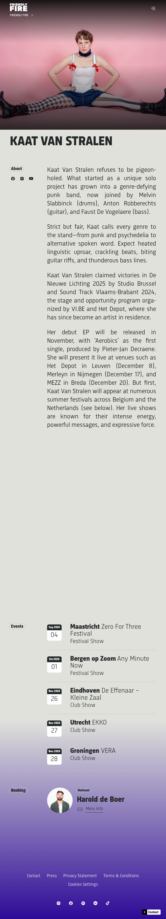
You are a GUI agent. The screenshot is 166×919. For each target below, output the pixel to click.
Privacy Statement (80, 876)
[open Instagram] (58, 903)
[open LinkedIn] (95, 903)
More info (94, 809)
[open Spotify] (83, 903)
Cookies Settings (83, 884)
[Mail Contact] (79, 809)
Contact (33, 876)
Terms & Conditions (121, 876)
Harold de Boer (100, 800)
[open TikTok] (108, 903)
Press (52, 876)
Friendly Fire (19, 15)
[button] (153, 8)
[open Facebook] (71, 903)
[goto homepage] (18, 7)
